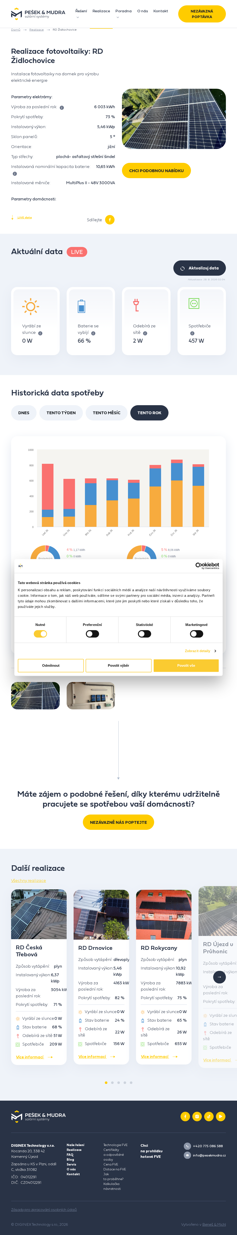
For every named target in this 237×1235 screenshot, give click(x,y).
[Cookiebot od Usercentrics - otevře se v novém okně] (199, 565)
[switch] (92, 634)
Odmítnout (50, 665)
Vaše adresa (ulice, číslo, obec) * (71, 89)
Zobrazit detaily (197, 651)
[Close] (195, 18)
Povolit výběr (118, 665)
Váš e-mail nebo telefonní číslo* (71, 65)
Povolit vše (186, 665)
